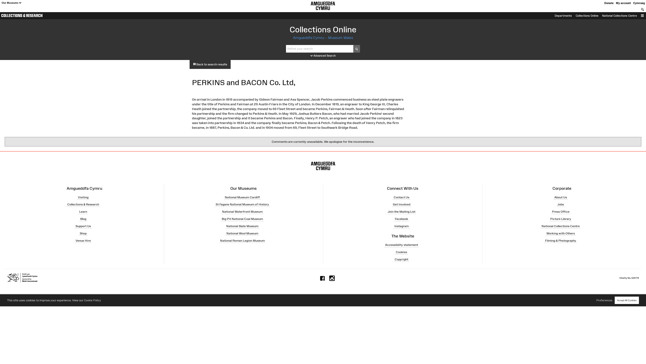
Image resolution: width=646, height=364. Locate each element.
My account (623, 3)
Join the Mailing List (401, 211)
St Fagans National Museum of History (242, 204)
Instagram (401, 226)
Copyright (401, 259)
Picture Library (560, 219)
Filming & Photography (560, 240)
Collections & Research (22, 15)
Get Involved (401, 204)
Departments (563, 15)
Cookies (401, 252)
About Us (560, 197)
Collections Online (587, 15)
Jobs (560, 204)
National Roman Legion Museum (242, 240)
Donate (609, 3)
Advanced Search (324, 55)
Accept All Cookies (627, 300)
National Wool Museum (242, 233)
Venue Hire (83, 240)
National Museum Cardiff (242, 197)
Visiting (83, 197)
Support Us (83, 226)
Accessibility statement (401, 245)
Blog (83, 219)
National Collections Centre (619, 15)
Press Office (560, 211)
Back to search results (211, 64)
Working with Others (560, 233)
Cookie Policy (92, 300)
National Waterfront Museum (242, 211)
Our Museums (10, 2)
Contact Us (401, 197)
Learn (83, 211)
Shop (83, 233)
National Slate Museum (242, 226)
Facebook (401, 219)
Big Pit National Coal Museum (242, 219)
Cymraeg (639, 3)
